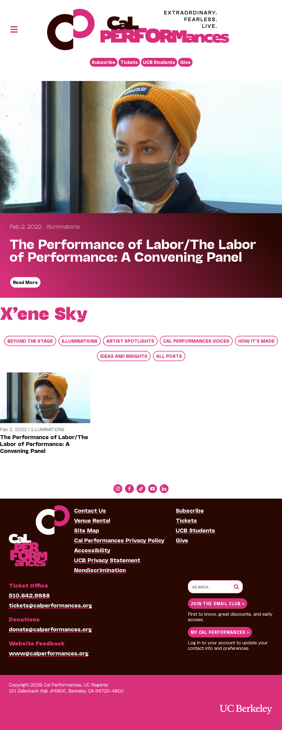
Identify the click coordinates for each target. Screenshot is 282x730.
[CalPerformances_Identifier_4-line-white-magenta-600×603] (39, 508)
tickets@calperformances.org (50, 605)
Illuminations (63, 226)
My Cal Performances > (220, 631)
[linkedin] (164, 488)
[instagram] (117, 488)
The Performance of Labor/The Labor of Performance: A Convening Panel (44, 443)
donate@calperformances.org (50, 629)
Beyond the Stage (30, 340)
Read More (25, 282)
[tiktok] (141, 488)
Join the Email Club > (217, 603)
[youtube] (152, 488)
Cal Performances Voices (196, 340)
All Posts (169, 355)
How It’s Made (256, 340)
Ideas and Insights (123, 355)
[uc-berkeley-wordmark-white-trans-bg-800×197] (245, 704)
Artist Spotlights (130, 340)
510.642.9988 (29, 595)
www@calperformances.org (49, 653)
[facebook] (129, 488)
